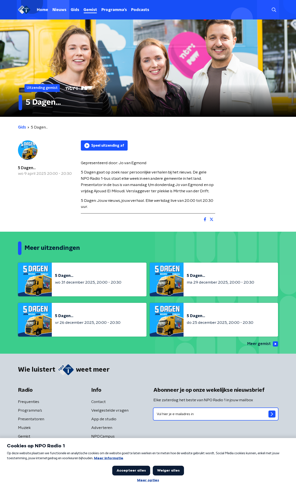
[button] (274, 10)
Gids (75, 10)
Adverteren (101, 428)
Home (42, 10)
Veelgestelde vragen (109, 411)
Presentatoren (31, 419)
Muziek (24, 428)
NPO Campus (103, 436)
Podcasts (140, 10)
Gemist (90, 10)
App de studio (103, 419)
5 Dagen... (27, 168)
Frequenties (28, 402)
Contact (98, 402)
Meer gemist (259, 344)
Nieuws (59, 10)
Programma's (114, 10)
